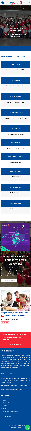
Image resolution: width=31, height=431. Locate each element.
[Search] (29, 2)
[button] (27, 427)
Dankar (19, 427)
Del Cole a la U (8, 425)
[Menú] (2, 2)
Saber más (5, 322)
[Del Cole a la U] (16, 2)
